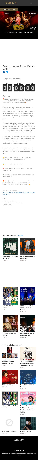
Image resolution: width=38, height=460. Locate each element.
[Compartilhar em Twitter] (7, 73)
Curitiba (20, 235)
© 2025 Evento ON (19, 450)
